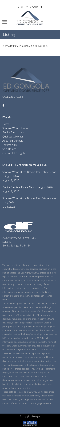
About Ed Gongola (12, 140)
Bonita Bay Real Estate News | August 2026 (27, 187)
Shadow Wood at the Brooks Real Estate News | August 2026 (29, 174)
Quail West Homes (13, 136)
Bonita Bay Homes (13, 132)
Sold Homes (9, 149)
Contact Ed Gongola (13, 153)
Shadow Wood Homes (15, 128)
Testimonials (9, 145)
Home (5, 124)
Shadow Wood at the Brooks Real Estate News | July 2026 (29, 200)
